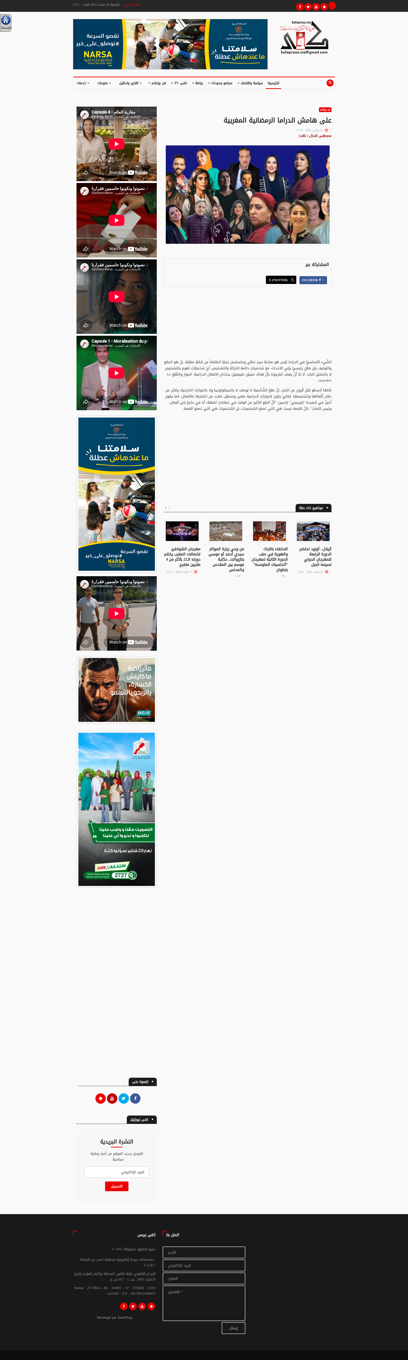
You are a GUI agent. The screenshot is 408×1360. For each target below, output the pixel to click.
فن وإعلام (158, 83)
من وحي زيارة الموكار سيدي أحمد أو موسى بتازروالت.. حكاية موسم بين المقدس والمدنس (226, 559)
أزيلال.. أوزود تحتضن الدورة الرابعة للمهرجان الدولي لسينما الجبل (315, 556)
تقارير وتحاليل (129, 83)
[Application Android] (323, 6)
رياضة (198, 83)
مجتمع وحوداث (221, 83)
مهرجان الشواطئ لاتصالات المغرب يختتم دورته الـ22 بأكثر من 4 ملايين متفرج (182, 556)
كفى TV (180, 83)
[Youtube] (315, 6)
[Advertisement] (248, 326)
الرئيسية (273, 83)
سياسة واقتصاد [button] (251, 83)
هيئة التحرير (132, 5)
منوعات (103, 83)
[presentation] (169, 508)
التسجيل (117, 1186)
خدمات (82, 83)
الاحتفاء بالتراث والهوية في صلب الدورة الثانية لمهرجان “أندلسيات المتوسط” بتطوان (269, 559)
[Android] (151, 1306)
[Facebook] (299, 6)
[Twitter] (307, 6)
